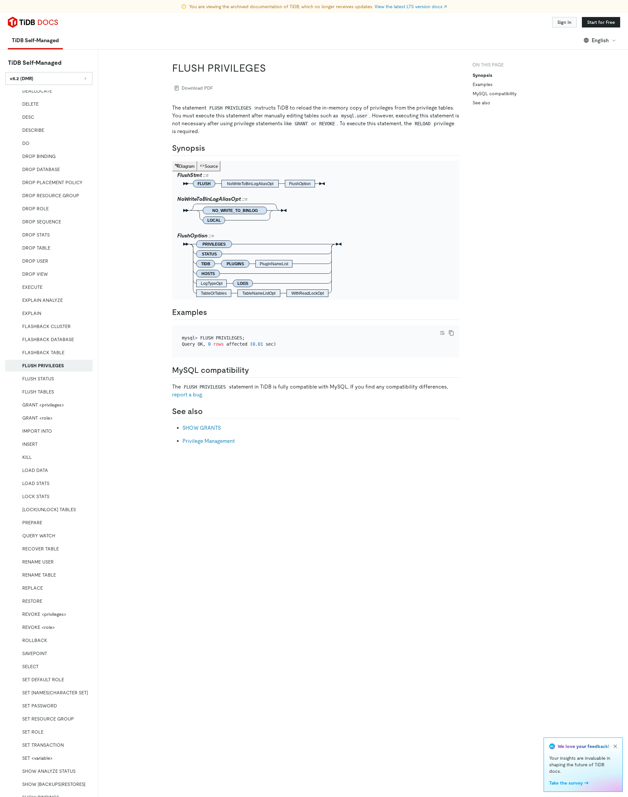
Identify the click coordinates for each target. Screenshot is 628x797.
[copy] (451, 333)
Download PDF (197, 88)
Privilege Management (209, 441)
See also (481, 102)
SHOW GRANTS (202, 428)
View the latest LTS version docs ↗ (411, 6)
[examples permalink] (212, 312)
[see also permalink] (208, 411)
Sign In (564, 22)
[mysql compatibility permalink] (254, 370)
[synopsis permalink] (210, 148)
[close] (615, 746)
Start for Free (601, 22)
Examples (483, 84)
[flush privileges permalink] (271, 68)
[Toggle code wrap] (442, 333)
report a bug (187, 394)
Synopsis (482, 75)
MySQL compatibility (494, 93)
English (600, 40)
